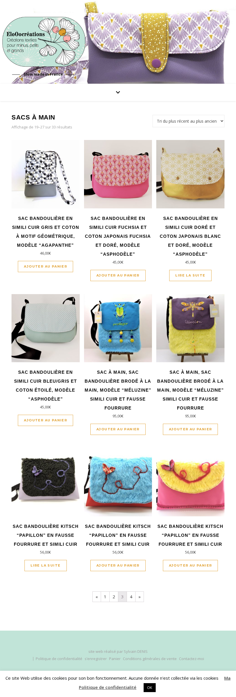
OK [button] (149, 687)
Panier (115, 658)
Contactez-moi (191, 658)
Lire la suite (190, 275)
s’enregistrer (96, 658)
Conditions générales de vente (150, 658)
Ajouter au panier (45, 266)
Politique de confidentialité (59, 658)
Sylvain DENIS (136, 651)
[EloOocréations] (43, 42)
